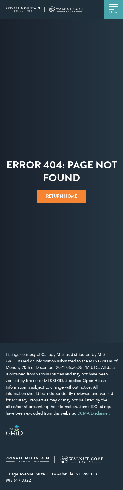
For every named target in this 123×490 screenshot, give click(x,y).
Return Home (61, 196)
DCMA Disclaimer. (93, 413)
